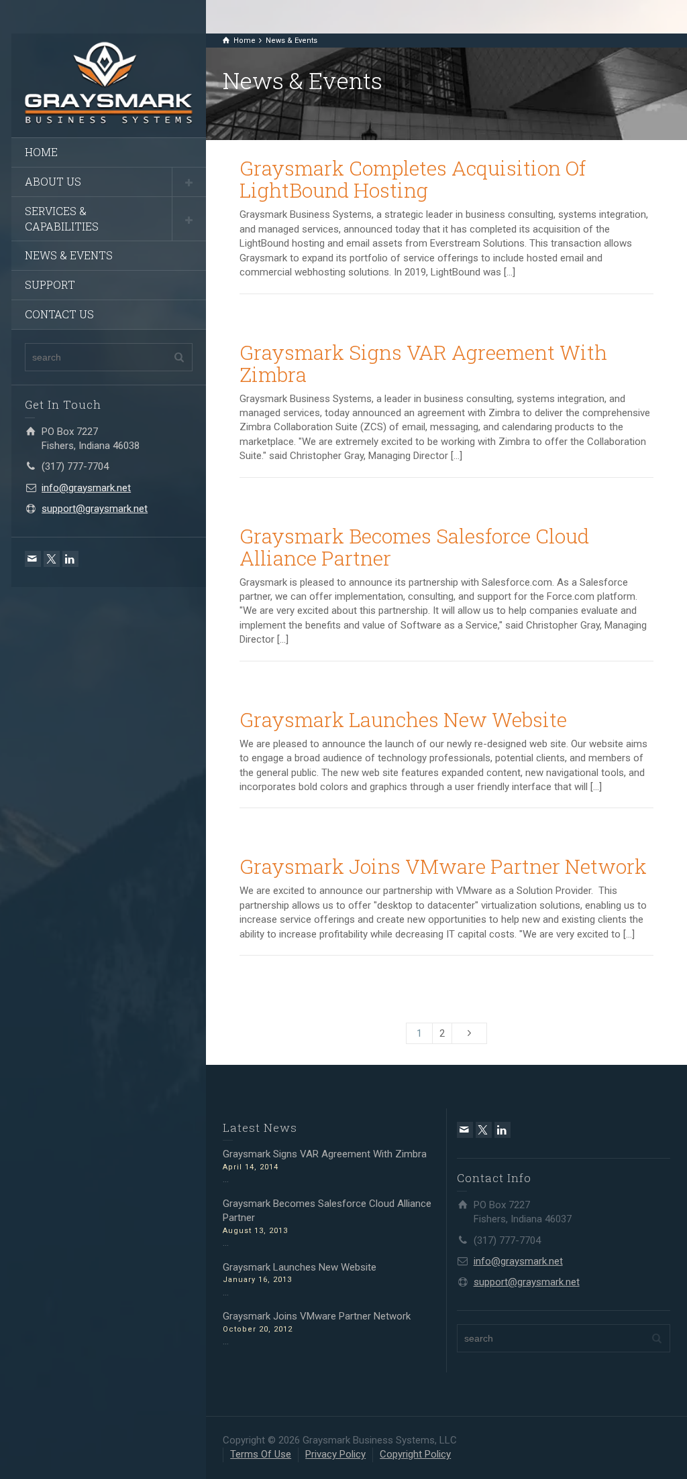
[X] (52, 559)
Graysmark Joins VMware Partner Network (443, 866)
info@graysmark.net (86, 488)
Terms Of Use (260, 1454)
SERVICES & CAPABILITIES (62, 218)
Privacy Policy (335, 1454)
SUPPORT (50, 284)
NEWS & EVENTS (69, 255)
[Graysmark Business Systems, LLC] (109, 81)
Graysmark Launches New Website (403, 719)
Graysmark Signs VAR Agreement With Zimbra (423, 363)
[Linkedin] (70, 559)
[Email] (33, 559)
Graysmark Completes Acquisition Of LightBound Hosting (413, 179)
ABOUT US (53, 181)
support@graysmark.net (95, 509)
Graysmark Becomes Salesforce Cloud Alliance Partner (414, 547)
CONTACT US (59, 314)
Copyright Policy (415, 1454)
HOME (41, 152)
